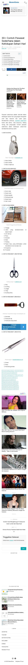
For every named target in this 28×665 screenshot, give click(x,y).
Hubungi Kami (5, 646)
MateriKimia (14, 2)
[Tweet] (21, 69)
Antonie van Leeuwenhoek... (15, 604)
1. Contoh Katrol (6, 55)
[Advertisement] (14, 20)
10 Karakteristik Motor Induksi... (16, 612)
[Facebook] (15, 658)
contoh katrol (19, 370)
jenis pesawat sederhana (9, 380)
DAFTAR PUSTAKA (6, 637)
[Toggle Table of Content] (18, 53)
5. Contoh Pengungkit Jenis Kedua (11, 62)
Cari (23, 548)
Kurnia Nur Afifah (8, 47)
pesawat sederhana (20, 120)
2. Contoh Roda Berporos (9, 57)
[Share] (11, 69)
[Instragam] (13, 658)
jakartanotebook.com (18, 359)
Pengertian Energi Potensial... (15, 589)
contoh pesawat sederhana (9, 373)
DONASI (3, 643)
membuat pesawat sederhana (10, 384)
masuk (11, 540)
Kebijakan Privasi (6, 649)
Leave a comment (12, 48)
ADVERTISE (4, 631)
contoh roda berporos (8, 375)
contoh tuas (19, 375)
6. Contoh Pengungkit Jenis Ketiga (11, 64)
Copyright (4, 634)
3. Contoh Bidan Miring (8, 59)
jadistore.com (18, 281)
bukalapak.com (18, 157)
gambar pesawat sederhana (10, 377)
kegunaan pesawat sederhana (10, 382)
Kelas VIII (4, 48)
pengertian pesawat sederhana (10, 386)
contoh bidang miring (8, 370)
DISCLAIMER (4, 640)
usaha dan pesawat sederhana (10, 389)
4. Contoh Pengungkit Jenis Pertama (11, 61)
